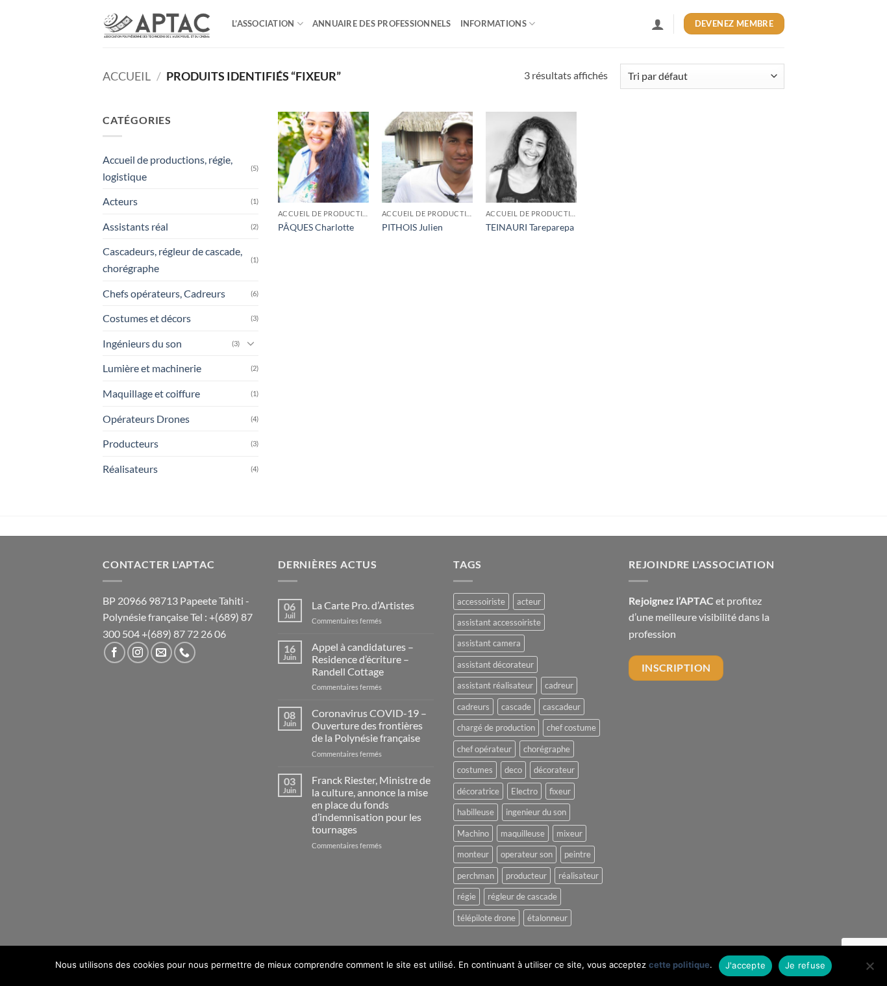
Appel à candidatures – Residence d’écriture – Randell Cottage (363, 658)
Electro (524, 791)
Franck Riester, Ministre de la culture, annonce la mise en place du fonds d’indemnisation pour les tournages (371, 805)
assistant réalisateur (495, 685)
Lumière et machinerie (152, 368)
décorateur (554, 770)
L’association (263, 23)
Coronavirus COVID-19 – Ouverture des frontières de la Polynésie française (369, 725)
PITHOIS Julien (412, 227)
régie (466, 896)
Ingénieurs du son (142, 343)
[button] (657, 24)
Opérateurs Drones (146, 418)
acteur (529, 601)
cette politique (679, 964)
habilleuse (475, 812)
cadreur (559, 685)
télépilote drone (486, 918)
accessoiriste (481, 601)
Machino (473, 833)
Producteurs (130, 443)
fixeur (560, 791)
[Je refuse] (869, 969)
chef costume (571, 727)
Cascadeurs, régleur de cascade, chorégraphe (172, 259)
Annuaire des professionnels (381, 23)
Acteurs (120, 201)
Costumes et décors (147, 318)
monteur (473, 854)
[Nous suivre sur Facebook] (114, 652)
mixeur (569, 833)
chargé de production (496, 727)
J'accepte (745, 965)
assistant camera (489, 643)
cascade (516, 707)
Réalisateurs (130, 468)
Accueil (127, 76)
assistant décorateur (495, 664)
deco (513, 770)
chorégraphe (546, 749)
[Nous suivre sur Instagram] (138, 652)
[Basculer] (250, 343)
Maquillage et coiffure (151, 393)
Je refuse (805, 965)
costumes (475, 770)
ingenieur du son (536, 812)
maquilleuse (523, 833)
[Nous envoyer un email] (161, 652)
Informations (493, 23)
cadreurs (473, 707)
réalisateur (578, 875)
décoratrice (478, 791)
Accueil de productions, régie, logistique (167, 168)
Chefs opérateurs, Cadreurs (164, 293)
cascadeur (562, 707)
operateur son (527, 854)
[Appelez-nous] (184, 652)
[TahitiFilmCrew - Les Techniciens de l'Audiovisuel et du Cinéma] (157, 24)
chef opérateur (484, 749)
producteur (526, 875)
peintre (577, 854)
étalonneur (547, 918)
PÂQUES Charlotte (316, 227)
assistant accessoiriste (499, 622)
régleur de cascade (522, 896)
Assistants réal (135, 226)
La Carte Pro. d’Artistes (363, 605)
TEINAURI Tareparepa (530, 227)
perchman (475, 875)
